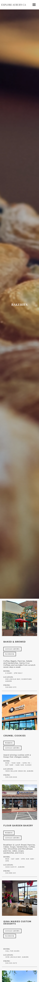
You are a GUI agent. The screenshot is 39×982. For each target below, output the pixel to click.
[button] (34, 4)
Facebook (9, 654)
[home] (13, 5)
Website (9, 743)
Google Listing (12, 649)
